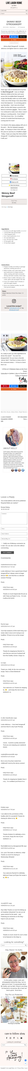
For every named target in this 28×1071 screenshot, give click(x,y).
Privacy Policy (21, 1068)
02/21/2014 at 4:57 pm (8, 720)
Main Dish (3, 412)
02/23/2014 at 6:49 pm (10, 775)
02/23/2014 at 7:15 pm (10, 830)
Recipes (9, 412)
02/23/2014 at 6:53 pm (10, 646)
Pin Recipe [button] (15, 179)
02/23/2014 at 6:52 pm (10, 589)
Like (16, 373)
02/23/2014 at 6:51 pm (10, 683)
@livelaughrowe (15, 308)
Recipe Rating (5, 507)
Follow (17, 375)
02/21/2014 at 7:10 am (8, 567)
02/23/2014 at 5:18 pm (8, 756)
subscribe (17, 545)
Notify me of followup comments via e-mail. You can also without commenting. (13, 546)
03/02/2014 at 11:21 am (10, 868)
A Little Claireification (7, 718)
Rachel (3, 624)
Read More (18, 990)
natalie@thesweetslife (7, 754)
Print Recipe (14, 175)
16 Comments (21, 27)
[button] (11, 188)
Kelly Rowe (6, 587)
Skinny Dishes (14, 412)
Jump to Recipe (14, 42)
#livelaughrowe (13, 310)
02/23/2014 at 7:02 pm (8, 809)
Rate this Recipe (14, 185)
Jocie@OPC (5, 903)
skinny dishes (16, 125)
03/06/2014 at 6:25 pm (10, 930)
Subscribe (3, 10)
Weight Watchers (23, 412)
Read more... (15, 467)
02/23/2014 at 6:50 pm (10, 738)
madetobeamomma (7, 564)
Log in (26, 1068)
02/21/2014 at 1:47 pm (8, 626)
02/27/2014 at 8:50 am (8, 848)
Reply (2, 582)
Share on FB (14, 182)
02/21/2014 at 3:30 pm (8, 665)
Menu (14, 5)
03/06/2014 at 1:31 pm (8, 905)
